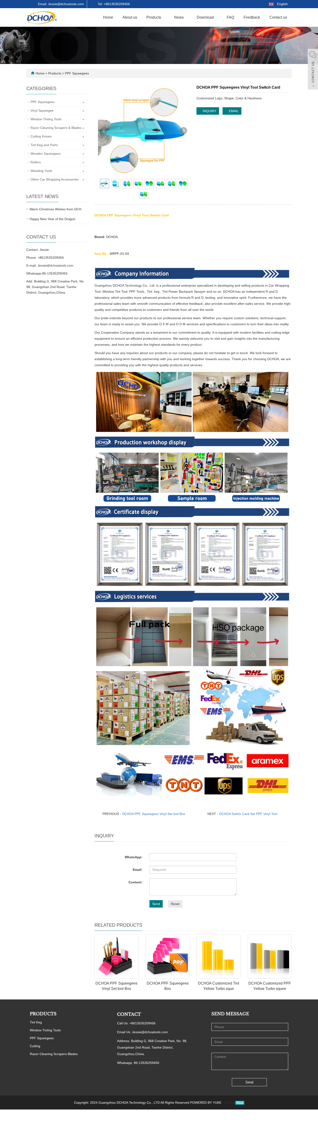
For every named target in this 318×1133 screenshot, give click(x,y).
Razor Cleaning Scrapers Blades (54, 1054)
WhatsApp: (133, 857)
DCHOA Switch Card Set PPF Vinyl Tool (248, 814)
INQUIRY (209, 111)
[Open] (313, 70)
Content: (135, 882)
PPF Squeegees (76, 73)
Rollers (35, 162)
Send (156, 904)
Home (108, 17)
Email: (137, 870)
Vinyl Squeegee (42, 110)
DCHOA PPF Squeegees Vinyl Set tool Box (153, 814)
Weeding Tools (41, 171)
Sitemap (229, 1102)
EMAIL (233, 111)
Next (183, 130)
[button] (163, 17)
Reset (175, 904)
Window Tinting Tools (45, 119)
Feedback (252, 17)
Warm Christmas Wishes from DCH (55, 209)
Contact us (278, 17)
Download (206, 17)
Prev (104, 130)
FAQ (230, 17)
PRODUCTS (43, 1013)
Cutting (35, 1046)
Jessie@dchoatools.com (55, 265)
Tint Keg (36, 1022)
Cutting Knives (41, 136)
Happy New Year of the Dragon (52, 219)
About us (129, 17)
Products (154, 17)
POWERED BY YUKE (206, 1102)
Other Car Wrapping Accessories (54, 179)
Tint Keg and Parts (44, 145)
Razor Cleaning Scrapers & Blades (55, 128)
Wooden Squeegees (45, 153)
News (179, 17)
